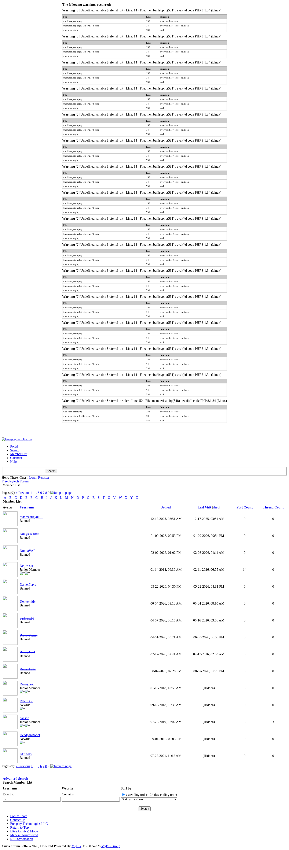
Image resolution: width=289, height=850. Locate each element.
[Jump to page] (61, 493)
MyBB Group (110, 846)
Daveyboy (27, 684)
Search (14, 450)
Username (10, 788)
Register (43, 477)
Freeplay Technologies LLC (29, 823)
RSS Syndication (21, 839)
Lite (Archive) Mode (24, 831)
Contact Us (17, 820)
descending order (165, 794)
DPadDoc (26, 701)
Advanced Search (15, 778)
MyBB (76, 846)
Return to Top (19, 827)
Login (33, 477)
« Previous (23, 493)
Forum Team (18, 816)
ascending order (136, 794)
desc (216, 507)
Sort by (126, 788)
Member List (18, 454)
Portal (14, 446)
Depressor (26, 566)
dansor (24, 718)
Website (67, 788)
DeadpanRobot (30, 735)
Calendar (16, 458)
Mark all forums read (24, 835)
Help (13, 461)
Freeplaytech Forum (15, 481)
